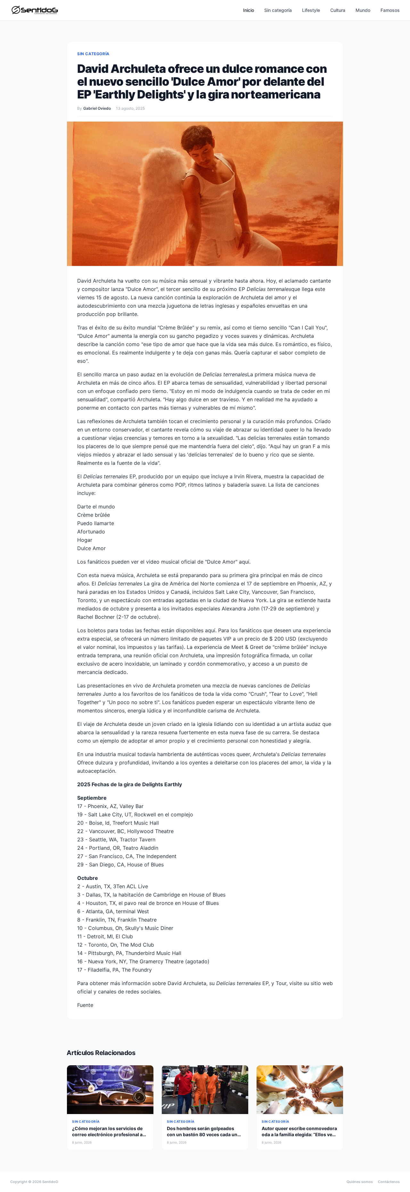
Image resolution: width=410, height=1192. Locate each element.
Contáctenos (389, 1181)
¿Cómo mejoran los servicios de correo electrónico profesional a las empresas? (107, 1135)
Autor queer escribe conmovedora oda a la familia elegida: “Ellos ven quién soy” (299, 1135)
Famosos (390, 10)
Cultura (337, 10)
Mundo (363, 10)
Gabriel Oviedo (97, 108)
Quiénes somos (360, 1181)
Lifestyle (311, 10)
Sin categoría (278, 10)
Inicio (248, 10)
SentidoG (50, 1181)
